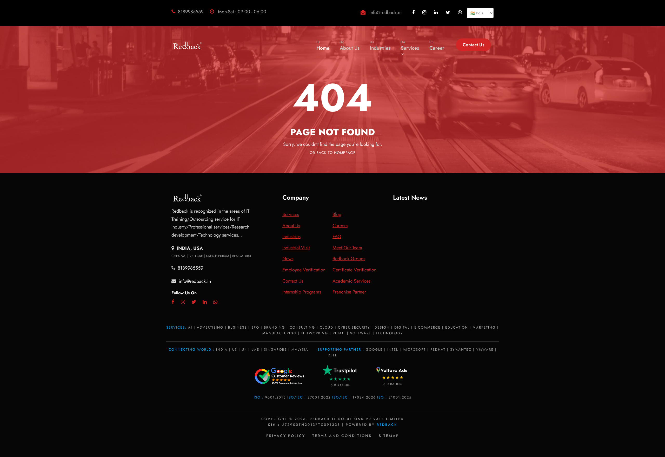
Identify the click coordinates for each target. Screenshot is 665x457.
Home (322, 45)
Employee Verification (303, 269)
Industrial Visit (296, 247)
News (287, 258)
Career (436, 45)
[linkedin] (436, 12)
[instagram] (425, 12)
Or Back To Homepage (333, 152)
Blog (336, 214)
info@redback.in (385, 12)
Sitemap (389, 435)
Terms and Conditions (342, 435)
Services (410, 45)
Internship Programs (301, 292)
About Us (350, 45)
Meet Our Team (347, 247)
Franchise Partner (349, 292)
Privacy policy (285, 435)
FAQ (336, 236)
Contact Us (473, 45)
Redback (387, 424)
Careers (340, 225)
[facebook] (414, 12)
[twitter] (448, 12)
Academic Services (351, 281)
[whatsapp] (460, 12)
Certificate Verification (354, 269)
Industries (380, 45)
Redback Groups (348, 258)
